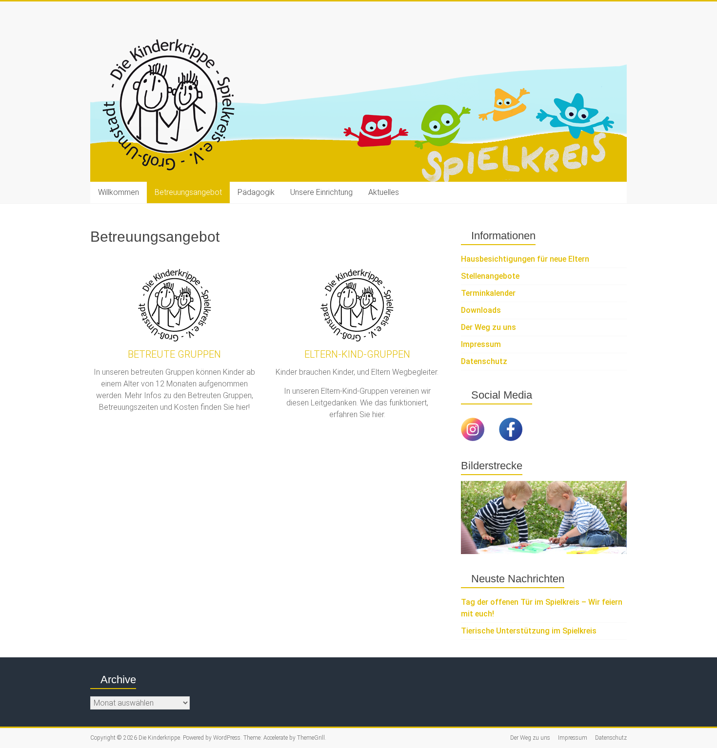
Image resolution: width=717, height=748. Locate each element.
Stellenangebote (490, 276)
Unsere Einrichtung (321, 192)
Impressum (481, 344)
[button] (468, 517)
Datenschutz (484, 361)
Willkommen (118, 192)
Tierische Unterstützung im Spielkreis (529, 630)
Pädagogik (256, 192)
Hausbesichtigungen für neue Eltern (525, 259)
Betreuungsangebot (188, 192)
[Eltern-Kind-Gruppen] (357, 305)
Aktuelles (383, 192)
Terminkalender (488, 293)
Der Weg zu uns (488, 327)
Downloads (481, 310)
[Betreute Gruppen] (174, 305)
